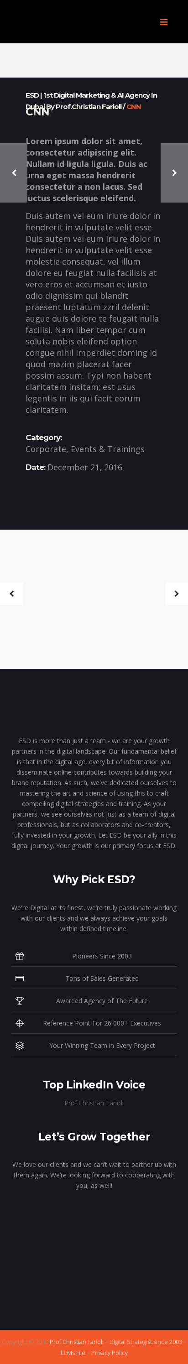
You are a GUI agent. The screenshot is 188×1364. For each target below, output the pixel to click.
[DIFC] (138, 614)
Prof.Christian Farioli (94, 1102)
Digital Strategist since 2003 (146, 1342)
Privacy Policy (109, 1352)
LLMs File (73, 1352)
